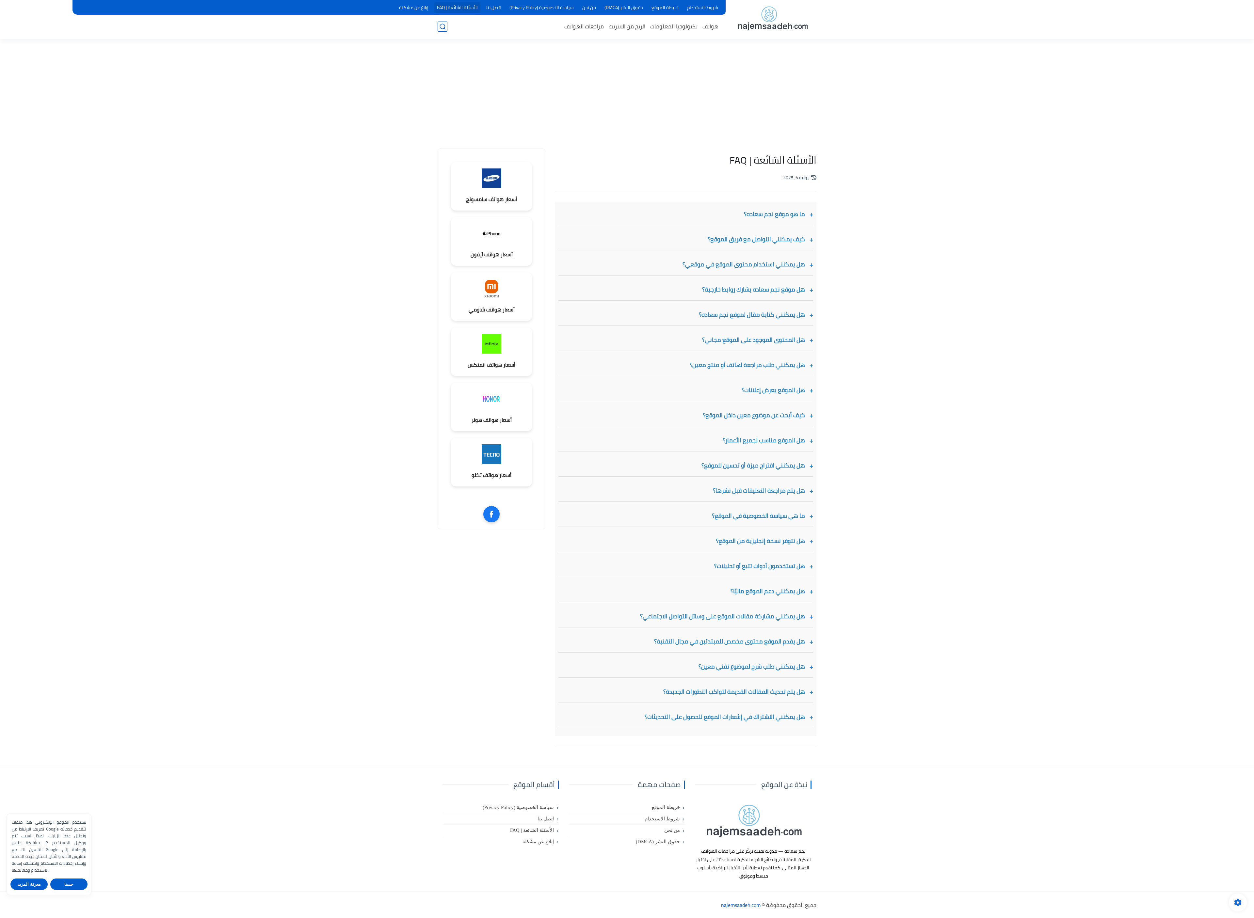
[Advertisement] (627, 98)
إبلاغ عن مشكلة (413, 7)
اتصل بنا (493, 7)
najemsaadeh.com (741, 905)
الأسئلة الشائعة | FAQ (457, 7)
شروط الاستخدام (702, 7)
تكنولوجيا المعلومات (674, 26)
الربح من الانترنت (627, 26)
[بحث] (442, 27)
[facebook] (491, 514)
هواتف (710, 26)
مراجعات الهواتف (584, 26)
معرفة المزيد (29, 884)
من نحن (589, 7)
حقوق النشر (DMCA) (623, 7)
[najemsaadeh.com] (772, 19)
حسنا (68, 884)
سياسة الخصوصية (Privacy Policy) (541, 7)
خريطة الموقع (665, 7)
